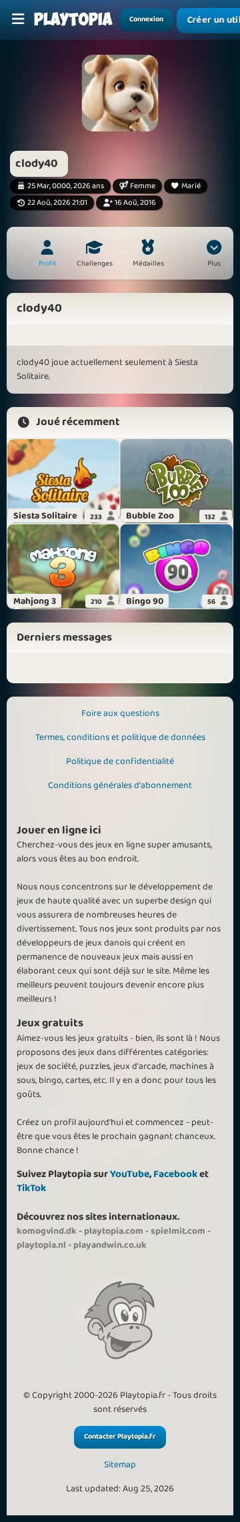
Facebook (175, 1174)
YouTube (129, 1174)
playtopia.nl (41, 1245)
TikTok (31, 1188)
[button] (214, 255)
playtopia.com (113, 1231)
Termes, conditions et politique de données (120, 737)
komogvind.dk (47, 1231)
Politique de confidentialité (120, 761)
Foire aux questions (120, 713)
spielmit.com (178, 1231)
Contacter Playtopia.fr (120, 1437)
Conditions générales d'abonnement (120, 785)
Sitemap (120, 1465)
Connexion (146, 19)
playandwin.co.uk (110, 1245)
